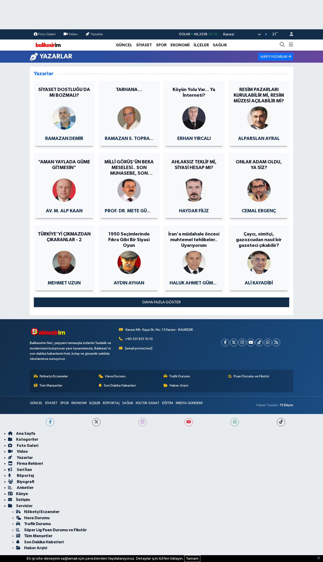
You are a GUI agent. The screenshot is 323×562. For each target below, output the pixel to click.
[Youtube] (251, 342)
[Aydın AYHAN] (129, 262)
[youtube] (188, 422)
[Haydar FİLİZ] (194, 190)
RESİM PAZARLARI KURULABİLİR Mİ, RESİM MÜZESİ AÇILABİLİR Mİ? (259, 95)
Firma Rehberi (29, 464)
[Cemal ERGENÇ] (259, 190)
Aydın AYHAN (129, 283)
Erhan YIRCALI (194, 138)
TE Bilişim (286, 405)
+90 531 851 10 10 (139, 339)
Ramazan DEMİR (64, 138)
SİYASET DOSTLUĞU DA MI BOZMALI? (64, 92)
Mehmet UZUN (64, 283)
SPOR (161, 45)
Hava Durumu (115, 376)
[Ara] (282, 45)
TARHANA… (129, 89)
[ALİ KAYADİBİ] (259, 262)
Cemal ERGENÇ (259, 211)
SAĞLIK (220, 45)
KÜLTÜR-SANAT (147, 403)
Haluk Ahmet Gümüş (194, 283)
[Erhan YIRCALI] (194, 118)
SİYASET (144, 45)
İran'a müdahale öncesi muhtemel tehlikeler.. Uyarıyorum (193, 240)
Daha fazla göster (161, 302)
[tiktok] (281, 422)
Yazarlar (97, 34)
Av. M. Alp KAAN (64, 211)
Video (73, 34)
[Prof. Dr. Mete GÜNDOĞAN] (129, 190)
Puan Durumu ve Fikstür (251, 376)
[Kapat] (320, 558)
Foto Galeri (47, 34)
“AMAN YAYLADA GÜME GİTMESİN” (64, 165)
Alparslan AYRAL (259, 138)
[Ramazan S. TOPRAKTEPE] (129, 118)
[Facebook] (225, 342)
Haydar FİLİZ (194, 211)
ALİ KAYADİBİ (259, 283)
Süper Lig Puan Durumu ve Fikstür (55, 530)
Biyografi (25, 482)
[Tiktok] (259, 342)
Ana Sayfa (25, 433)
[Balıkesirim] (47, 45)
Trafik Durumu (179, 376)
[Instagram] (242, 342)
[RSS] (276, 342)
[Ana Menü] (291, 45)
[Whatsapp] (268, 342)
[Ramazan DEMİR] (64, 118)
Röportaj (25, 476)
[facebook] (50, 422)
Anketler (25, 488)
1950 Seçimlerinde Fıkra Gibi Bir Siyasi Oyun (129, 240)
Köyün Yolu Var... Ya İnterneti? (194, 92)
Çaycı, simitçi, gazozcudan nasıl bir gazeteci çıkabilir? (259, 240)
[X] (234, 342)
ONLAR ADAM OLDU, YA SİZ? (259, 165)
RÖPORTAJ (111, 403)
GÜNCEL (124, 45)
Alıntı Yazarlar (274, 56)
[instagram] (142, 422)
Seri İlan (24, 470)
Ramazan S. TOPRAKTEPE (134, 138)
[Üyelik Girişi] (289, 34)
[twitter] (96, 422)
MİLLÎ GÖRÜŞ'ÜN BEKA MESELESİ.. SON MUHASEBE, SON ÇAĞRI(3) (129, 168)
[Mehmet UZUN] (64, 262)
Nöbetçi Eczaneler (54, 376)
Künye (22, 494)
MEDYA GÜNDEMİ (189, 403)
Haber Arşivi (179, 385)
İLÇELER (201, 45)
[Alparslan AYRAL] (259, 118)
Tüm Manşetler (50, 385)
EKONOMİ (180, 45)
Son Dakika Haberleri (120, 385)
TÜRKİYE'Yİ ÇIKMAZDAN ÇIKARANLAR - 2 (64, 237)
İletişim (23, 500)
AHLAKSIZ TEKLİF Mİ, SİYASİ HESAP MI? (194, 165)
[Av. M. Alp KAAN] (64, 190)
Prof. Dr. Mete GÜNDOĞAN (136, 211)
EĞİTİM (167, 403)
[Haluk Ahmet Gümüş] (194, 262)
